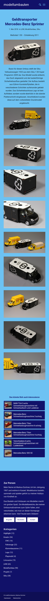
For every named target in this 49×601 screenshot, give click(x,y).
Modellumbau (30, 29)
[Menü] (44, 5)
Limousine (8, 560)
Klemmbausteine (12, 548)
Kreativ (6, 537)
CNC (7, 541)
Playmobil (9, 556)
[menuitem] (39, 4)
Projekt (6, 572)
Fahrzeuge (9, 545)
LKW (22, 29)
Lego (7, 552)
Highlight (7, 533)
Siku (38, 29)
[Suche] (39, 4)
